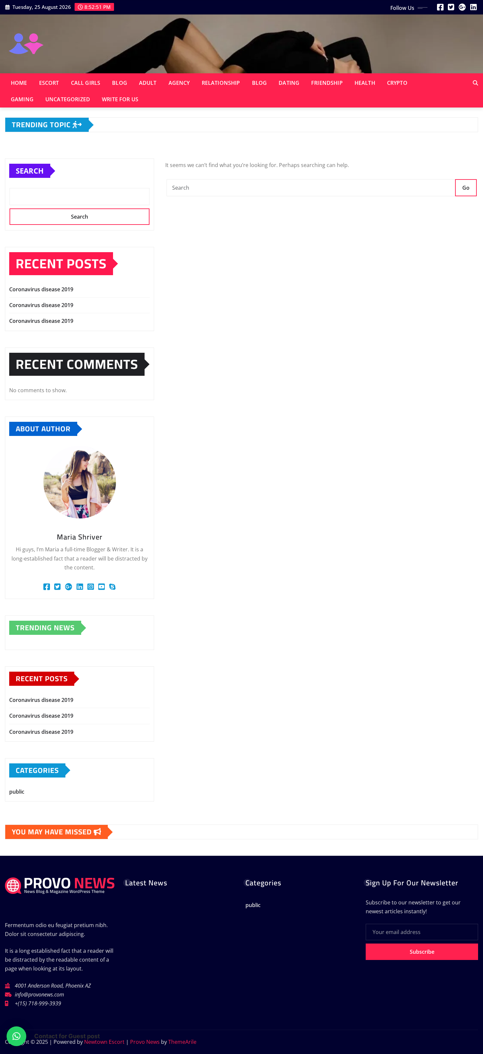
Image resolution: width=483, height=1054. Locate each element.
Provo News (145, 1041)
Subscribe (422, 951)
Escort (49, 82)
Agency (179, 82)
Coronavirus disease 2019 (41, 289)
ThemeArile (182, 1041)
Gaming (22, 99)
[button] (16, 1036)
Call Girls (86, 82)
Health (365, 82)
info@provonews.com (39, 994)
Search (30, 171)
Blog (119, 82)
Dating (289, 82)
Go (466, 187)
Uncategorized (67, 99)
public (16, 791)
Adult (148, 82)
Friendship (327, 82)
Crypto (397, 82)
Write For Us (120, 99)
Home (19, 82)
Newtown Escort (104, 1041)
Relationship (221, 82)
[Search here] (475, 82)
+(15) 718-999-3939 (38, 1003)
